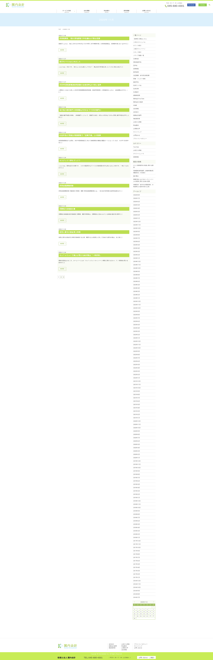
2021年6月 (136, 401)
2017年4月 (136, 567)
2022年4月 (136, 368)
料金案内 (106, 11)
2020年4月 (136, 447)
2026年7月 (136, 198)
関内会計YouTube (138, 98)
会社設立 (136, 112)
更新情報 (136, 157)
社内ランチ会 (137, 85)
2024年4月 (136, 288)
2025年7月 (136, 238)
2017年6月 (136, 561)
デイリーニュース (138, 153)
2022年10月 (137, 348)
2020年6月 (136, 441)
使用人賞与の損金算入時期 (70, 232)
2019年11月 (137, 464)
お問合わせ (146, 11)
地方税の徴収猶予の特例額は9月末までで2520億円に (80, 110)
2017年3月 (136, 571)
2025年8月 (136, 235)
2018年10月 (137, 507)
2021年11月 (137, 384)
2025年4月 (136, 248)
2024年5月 (136, 285)
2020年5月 (136, 444)
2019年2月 (136, 494)
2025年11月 (137, 225)
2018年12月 (137, 501)
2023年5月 (136, 324)
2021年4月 (136, 408)
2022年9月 (136, 351)
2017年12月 (137, 541)
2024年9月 (136, 271)
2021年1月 (136, 418)
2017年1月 (136, 577)
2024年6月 (136, 281)
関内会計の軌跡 (138, 102)
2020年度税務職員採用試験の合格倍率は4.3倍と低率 (80, 85)
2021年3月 (136, 411)
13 (147, 611)
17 (137, 613)
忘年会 (135, 65)
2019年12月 (137, 461)
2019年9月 (136, 471)
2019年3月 (136, 491)
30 (134, 618)
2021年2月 (136, 414)
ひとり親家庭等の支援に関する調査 (143, 166)
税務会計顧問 (137, 115)
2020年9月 (136, 431)
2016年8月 (136, 594)
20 (147, 613)
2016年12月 (137, 581)
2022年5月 (136, 364)
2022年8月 (136, 354)
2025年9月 (136, 231)
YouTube (136, 147)
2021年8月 (136, 394)
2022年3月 (136, 371)
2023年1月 (136, 338)
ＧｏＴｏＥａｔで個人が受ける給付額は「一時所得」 (80, 255)
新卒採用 (136, 72)
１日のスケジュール (139, 42)
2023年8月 (136, 314)
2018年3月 (136, 531)
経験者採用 (136, 95)
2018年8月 (136, 514)
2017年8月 (136, 554)
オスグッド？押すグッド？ (70, 160)
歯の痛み (136, 176)
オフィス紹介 (137, 45)
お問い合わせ (138, 648)
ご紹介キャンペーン (139, 49)
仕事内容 (136, 59)
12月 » (153, 602)
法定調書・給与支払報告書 (141, 75)
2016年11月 (137, 584)
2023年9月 (136, 311)
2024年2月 (136, 294)
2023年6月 (136, 321)
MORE (62, 50)
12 (144, 611)
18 (140, 613)
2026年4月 (136, 208)
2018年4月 (136, 527)
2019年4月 (136, 487)
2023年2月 (136, 334)
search (209, 5)
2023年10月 (137, 308)
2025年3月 (136, 251)
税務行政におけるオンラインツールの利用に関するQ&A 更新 (143, 180)
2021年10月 (137, 388)
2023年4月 (136, 328)
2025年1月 (136, 258)
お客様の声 (136, 128)
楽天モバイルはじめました (70, 62)
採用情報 (126, 11)
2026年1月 (136, 218)
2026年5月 (136, 205)
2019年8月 (136, 474)
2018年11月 (137, 504)
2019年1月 (136, 497)
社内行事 (136, 88)
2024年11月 (137, 265)
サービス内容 (66, 11)
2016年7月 (136, 597)
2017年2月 (136, 574)
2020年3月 (136, 451)
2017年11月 (137, 544)
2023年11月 (137, 304)
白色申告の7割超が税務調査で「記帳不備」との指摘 (80, 135)
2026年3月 (136, 211)
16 (134, 613)
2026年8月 (136, 195)
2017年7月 (136, 557)
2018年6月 (136, 521)
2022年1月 (136, 378)
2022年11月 (137, 344)
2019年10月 (137, 467)
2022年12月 (137, 341)
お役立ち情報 (137, 122)
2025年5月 (136, 245)
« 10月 (135, 602)
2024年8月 (136, 275)
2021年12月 (137, 381)
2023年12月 (137, 301)
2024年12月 (137, 261)
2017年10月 (137, 547)
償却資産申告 (137, 62)
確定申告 (136, 82)
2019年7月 (136, 477)
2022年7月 (136, 358)
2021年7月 (136, 398)
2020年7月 (136, 438)
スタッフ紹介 (137, 52)
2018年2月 (136, 534)
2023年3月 (136, 331)
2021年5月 (136, 404)
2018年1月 (136, 537)
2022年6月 (136, 361)
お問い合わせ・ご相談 (146, 657)
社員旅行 (136, 92)
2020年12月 (137, 421)
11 (140, 611)
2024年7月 (136, 278)
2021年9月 (136, 391)
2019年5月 (136, 484)
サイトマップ (137, 132)
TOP (59, 29)
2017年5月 (136, 564)
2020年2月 (136, 454)
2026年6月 (136, 201)
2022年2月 (136, 374)
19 (144, 613)
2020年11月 (137, 424)
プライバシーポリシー (140, 138)
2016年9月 (136, 590)
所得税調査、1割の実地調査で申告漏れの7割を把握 (79, 38)
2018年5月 (136, 524)
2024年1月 (136, 298)
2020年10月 (137, 428)
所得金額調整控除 (66, 186)
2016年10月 (137, 587)
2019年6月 (136, 481)
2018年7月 (136, 517)
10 (137, 611)
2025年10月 (137, 228)
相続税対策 (136, 118)
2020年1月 (136, 457)
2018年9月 (136, 511)
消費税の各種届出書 (67, 209)
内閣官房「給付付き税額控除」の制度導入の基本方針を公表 (143, 185)
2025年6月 (136, 241)
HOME (135, 105)
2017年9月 (136, 551)
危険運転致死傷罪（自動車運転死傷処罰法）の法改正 (143, 171)
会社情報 (86, 11)
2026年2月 (136, 215)
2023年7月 (136, 318)
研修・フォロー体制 (139, 78)
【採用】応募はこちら (140, 39)
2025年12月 (137, 221)
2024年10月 (137, 268)
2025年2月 (136, 255)
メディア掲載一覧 (138, 55)
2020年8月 (136, 434)
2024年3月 (136, 291)
